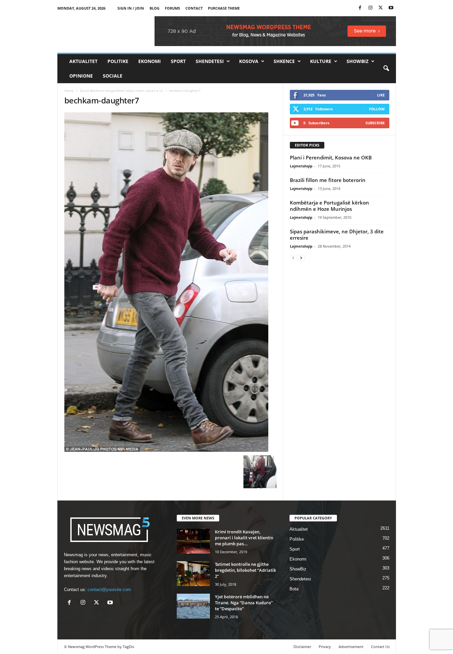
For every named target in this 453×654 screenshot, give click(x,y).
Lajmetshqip (301, 165)
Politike (117, 61)
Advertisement (351, 646)
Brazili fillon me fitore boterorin (327, 180)
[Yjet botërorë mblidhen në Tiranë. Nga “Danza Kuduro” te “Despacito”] (193, 606)
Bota (294, 588)
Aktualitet (83, 61)
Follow (377, 108)
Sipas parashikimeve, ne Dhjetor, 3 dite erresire (337, 234)
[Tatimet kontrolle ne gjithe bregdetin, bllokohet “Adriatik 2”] (193, 573)
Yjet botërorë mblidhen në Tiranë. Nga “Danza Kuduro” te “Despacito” (244, 603)
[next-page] (301, 257)
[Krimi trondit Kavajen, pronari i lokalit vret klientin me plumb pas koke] (193, 541)
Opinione (81, 76)
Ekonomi (149, 61)
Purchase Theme (224, 8)
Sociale (112, 76)
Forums (172, 8)
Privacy (325, 646)
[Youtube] (391, 8)
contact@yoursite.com (109, 589)
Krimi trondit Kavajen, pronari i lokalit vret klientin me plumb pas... (244, 538)
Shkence (284, 61)
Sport (178, 61)
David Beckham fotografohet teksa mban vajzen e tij (121, 90)
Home (69, 90)
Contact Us (380, 646)
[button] (386, 68)
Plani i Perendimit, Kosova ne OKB (331, 157)
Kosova (248, 61)
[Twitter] (381, 8)
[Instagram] (370, 8)
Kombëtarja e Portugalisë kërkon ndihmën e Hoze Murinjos (329, 205)
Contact (194, 8)
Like (381, 94)
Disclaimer (302, 646)
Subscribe (375, 122)
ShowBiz (357, 61)
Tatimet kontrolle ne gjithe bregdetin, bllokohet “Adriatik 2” (245, 570)
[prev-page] (293, 257)
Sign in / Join (130, 8)
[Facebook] (360, 8)
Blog (155, 8)
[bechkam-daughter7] (170, 282)
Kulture (320, 61)
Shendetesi (210, 61)
